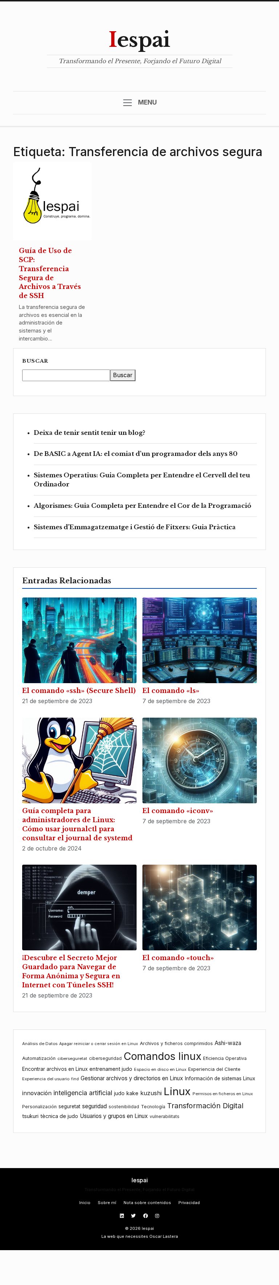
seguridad (94, 1106)
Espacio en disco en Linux (160, 1069)
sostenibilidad (124, 1106)
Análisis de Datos (39, 1043)
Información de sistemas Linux (220, 1078)
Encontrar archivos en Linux (55, 1069)
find (75, 1079)
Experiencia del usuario (45, 1078)
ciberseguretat (72, 1058)
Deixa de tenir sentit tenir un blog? (89, 433)
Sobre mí (107, 1202)
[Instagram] (157, 1216)
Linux (177, 1091)
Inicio (84, 1202)
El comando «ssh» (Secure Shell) (79, 691)
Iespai (139, 40)
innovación (37, 1093)
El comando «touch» (178, 958)
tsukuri (30, 1116)
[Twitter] (134, 1216)
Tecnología (153, 1106)
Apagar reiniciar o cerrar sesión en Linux (98, 1043)
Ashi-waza (228, 1043)
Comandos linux (162, 1056)
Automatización (39, 1058)
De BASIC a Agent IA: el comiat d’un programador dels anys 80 (136, 454)
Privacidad (189, 1202)
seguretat (69, 1106)
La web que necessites (124, 1236)
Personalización (39, 1106)
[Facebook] (146, 1216)
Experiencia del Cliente (214, 1069)
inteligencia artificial (82, 1093)
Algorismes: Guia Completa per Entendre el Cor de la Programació (142, 506)
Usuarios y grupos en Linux (114, 1116)
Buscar (35, 361)
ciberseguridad (105, 1058)
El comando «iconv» (177, 811)
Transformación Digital (205, 1105)
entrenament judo (110, 1069)
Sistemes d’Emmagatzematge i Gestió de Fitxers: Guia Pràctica (135, 527)
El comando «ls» (170, 691)
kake (132, 1093)
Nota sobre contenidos (147, 1202)
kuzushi (151, 1093)
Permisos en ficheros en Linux (223, 1093)
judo (119, 1093)
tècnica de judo (59, 1116)
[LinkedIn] (122, 1216)
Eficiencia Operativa (225, 1058)
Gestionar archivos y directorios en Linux (132, 1078)
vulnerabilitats (164, 1116)
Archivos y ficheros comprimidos (176, 1043)
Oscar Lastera (163, 1236)
